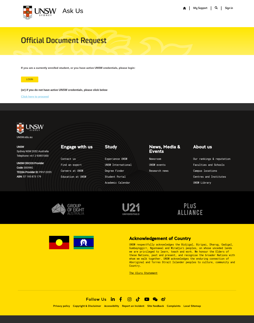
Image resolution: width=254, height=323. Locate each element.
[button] (216, 8)
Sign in (229, 8)
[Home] (184, 8)
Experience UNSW (116, 159)
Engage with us (77, 147)
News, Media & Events (164, 149)
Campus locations (205, 170)
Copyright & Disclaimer (87, 305)
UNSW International (118, 165)
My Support (200, 8)
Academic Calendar (117, 182)
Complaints (174, 305)
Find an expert (71, 165)
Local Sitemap (192, 305)
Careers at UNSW (72, 170)
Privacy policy (61, 305)
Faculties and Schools (208, 165)
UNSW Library (202, 182)
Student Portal (115, 176)
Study (111, 147)
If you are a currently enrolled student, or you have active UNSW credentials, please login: (78, 67)
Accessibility (111, 305)
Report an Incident (133, 305)
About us (202, 147)
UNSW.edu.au (25, 137)
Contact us (68, 159)
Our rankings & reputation (211, 159)
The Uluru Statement (143, 273)
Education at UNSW (73, 176)
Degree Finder (114, 170)
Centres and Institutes (209, 176)
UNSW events (157, 165)
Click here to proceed (35, 96)
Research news (158, 170)
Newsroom (155, 159)
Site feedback (155, 305)
